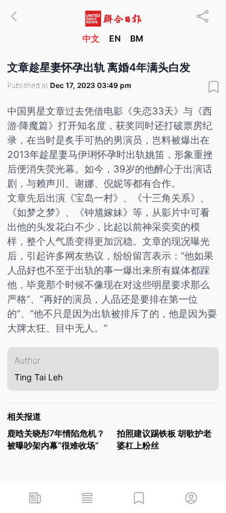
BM (136, 38)
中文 (91, 38)
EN (115, 38)
